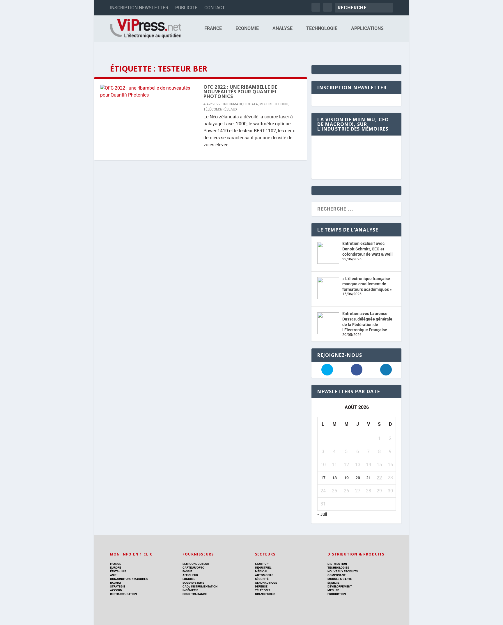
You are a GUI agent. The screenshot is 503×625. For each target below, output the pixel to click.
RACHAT (115, 582)
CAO (186, 586)
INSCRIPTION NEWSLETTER (139, 7)
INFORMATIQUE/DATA (240, 104)
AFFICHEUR (190, 575)
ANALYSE (282, 28)
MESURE (266, 104)
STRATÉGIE (117, 586)
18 (334, 478)
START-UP (261, 563)
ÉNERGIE (333, 582)
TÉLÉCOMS (262, 590)
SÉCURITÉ (262, 579)
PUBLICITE (186, 7)
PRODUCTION (336, 594)
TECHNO (281, 104)
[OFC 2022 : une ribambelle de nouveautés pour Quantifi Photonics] (149, 92)
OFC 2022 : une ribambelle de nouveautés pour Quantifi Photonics (240, 91)
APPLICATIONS (367, 28)
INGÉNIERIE (190, 590)
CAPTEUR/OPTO (193, 567)
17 (323, 478)
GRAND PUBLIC (265, 594)
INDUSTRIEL (263, 567)
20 (357, 478)
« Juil (322, 514)
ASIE (113, 575)
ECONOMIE (247, 28)
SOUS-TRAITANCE (195, 594)
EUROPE (115, 567)
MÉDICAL (261, 571)
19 (346, 478)
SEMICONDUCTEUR (196, 563)
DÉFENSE (261, 586)
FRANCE (213, 28)
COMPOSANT (336, 575)
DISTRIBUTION (337, 563)
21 (368, 478)
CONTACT (214, 7)
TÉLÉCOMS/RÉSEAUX (220, 109)
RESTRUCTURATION (123, 594)
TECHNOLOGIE (321, 28)
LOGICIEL (189, 579)
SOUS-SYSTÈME (193, 582)
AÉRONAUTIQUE (266, 582)
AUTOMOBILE (264, 575)
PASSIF (187, 571)
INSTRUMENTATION (203, 586)
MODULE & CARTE (339, 579)
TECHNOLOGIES (338, 567)
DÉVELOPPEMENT (339, 586)
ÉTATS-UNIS (118, 571)
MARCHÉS (141, 579)
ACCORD (116, 590)
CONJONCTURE (120, 579)
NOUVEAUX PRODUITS (342, 571)
